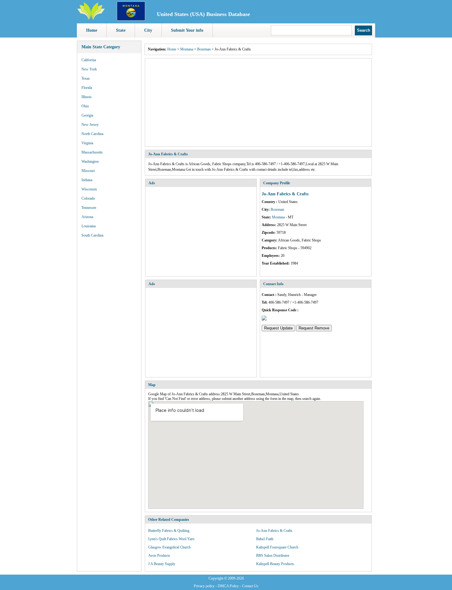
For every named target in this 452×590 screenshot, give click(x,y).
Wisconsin (89, 189)
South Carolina (92, 235)
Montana (186, 49)
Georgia (87, 115)
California (88, 60)
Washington (90, 161)
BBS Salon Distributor (272, 555)
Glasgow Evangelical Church (169, 547)
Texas (85, 78)
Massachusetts (92, 152)
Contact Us (250, 586)
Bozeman (204, 49)
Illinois (86, 97)
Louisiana (88, 226)
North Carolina (92, 134)
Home (91, 30)
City (148, 30)
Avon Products (159, 555)
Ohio (85, 106)
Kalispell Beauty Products (275, 564)
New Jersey (90, 124)
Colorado (88, 198)
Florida (86, 88)
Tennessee (88, 207)
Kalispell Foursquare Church (277, 547)
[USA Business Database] (91, 19)
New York (89, 69)
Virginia (87, 143)
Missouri (88, 171)
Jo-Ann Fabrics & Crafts (274, 530)
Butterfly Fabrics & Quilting (168, 530)
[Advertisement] (258, 102)
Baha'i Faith (264, 539)
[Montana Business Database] (131, 19)
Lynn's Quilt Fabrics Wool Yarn (171, 539)
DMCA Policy (228, 586)
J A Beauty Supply (161, 564)
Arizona (87, 217)
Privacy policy (204, 586)
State (120, 30)
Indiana (86, 180)
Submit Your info (187, 30)
